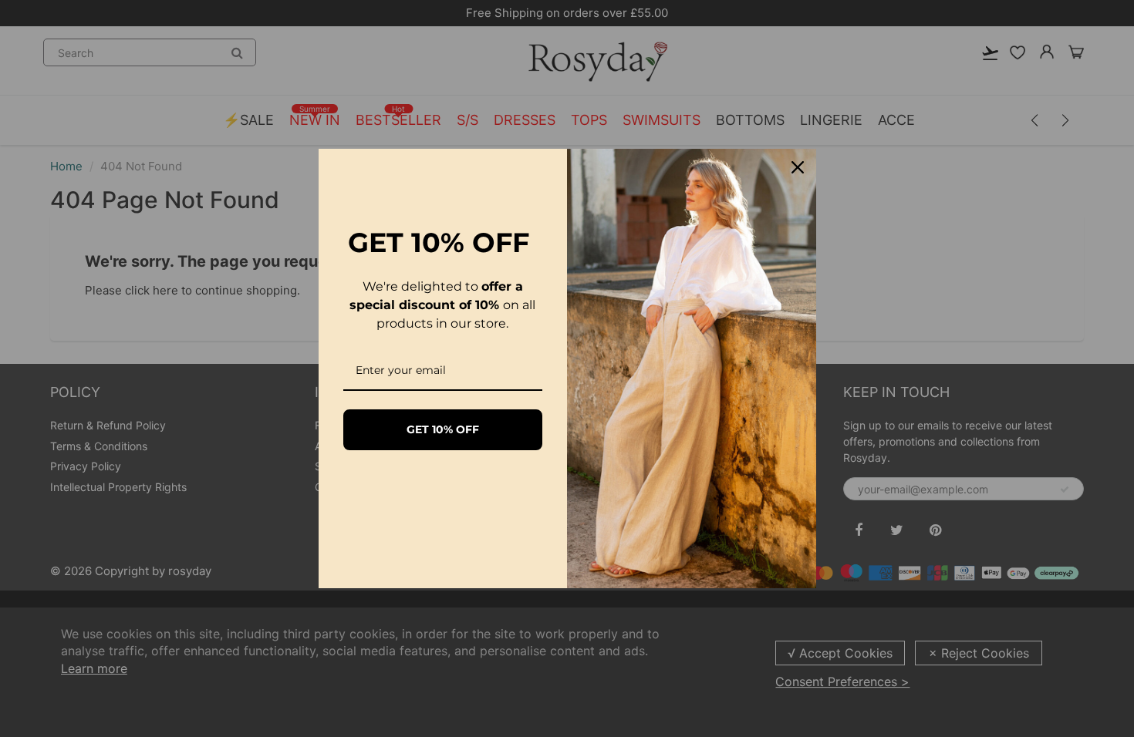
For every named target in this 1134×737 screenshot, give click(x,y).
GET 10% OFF (443, 429)
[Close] (797, 167)
